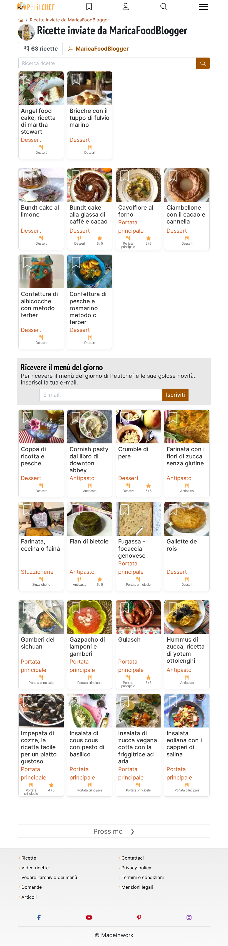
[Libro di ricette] (89, 6)
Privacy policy (136, 867)
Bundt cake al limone (40, 211)
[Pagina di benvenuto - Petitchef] (21, 20)
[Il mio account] (125, 6)
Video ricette (35, 867)
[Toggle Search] (164, 6)
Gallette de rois (182, 545)
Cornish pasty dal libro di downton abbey (89, 460)
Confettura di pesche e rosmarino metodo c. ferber (88, 308)
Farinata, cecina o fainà (40, 545)
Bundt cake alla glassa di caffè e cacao (89, 214)
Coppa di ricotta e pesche (33, 456)
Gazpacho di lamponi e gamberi (87, 646)
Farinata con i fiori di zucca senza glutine (186, 456)
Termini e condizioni (143, 877)
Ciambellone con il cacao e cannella (186, 214)
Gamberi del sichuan (37, 643)
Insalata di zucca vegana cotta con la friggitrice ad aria (137, 747)
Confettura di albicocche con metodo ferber (39, 304)
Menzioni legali (137, 887)
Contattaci (133, 858)
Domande (31, 887)
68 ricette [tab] (44, 48)
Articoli (29, 897)
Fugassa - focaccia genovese (131, 548)
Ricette (28, 858)
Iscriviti (175, 394)
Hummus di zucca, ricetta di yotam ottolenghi (186, 650)
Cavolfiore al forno (135, 211)
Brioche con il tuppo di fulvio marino (90, 117)
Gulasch (129, 639)
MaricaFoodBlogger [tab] (101, 48)
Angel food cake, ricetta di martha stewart (38, 121)
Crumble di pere (133, 453)
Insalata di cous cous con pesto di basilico (87, 744)
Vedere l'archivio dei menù (49, 877)
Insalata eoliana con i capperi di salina (184, 744)
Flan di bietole (89, 541)
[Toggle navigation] (203, 7)
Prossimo (114, 831)
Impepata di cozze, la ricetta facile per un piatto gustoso (39, 747)
